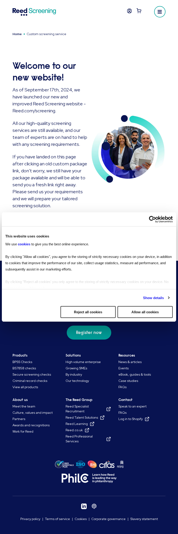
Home (17, 34)
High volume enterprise (83, 362)
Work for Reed (23, 431)
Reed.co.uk (74, 430)
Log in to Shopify (130, 419)
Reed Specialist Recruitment (77, 408)
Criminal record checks (30, 381)
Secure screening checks (32, 374)
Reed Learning (77, 424)
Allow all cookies (145, 312)
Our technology (77, 381)
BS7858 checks (24, 368)
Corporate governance (108, 519)
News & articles (130, 362)
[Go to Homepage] (34, 12)
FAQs (122, 387)
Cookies (81, 519)
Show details (153, 298)
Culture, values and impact (33, 413)
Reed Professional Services (79, 438)
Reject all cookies (88, 312)
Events (123, 368)
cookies (24, 244)
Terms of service (57, 519)
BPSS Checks (22, 362)
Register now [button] (89, 332)
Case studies (128, 381)
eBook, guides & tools (134, 374)
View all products (25, 387)
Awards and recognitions (31, 425)
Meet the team (24, 406)
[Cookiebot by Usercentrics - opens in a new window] (152, 219)
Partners (19, 419)
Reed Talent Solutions (82, 417)
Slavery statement (144, 519)
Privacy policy (30, 519)
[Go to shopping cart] (139, 11)
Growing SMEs (76, 368)
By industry (74, 374)
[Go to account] (129, 11)
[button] (159, 11)
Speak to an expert (132, 406)
